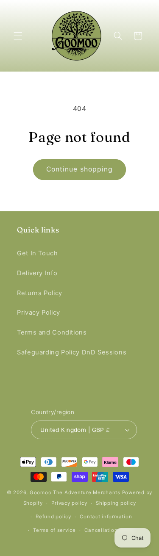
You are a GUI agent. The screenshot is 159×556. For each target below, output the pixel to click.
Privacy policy (69, 503)
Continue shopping (79, 169)
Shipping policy (116, 503)
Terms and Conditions (52, 332)
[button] (18, 36)
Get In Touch (37, 253)
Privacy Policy (38, 312)
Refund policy (53, 517)
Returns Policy (39, 293)
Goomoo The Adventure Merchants (75, 492)
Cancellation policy (109, 530)
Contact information (106, 517)
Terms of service (54, 530)
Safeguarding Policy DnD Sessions (71, 352)
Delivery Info (37, 273)
